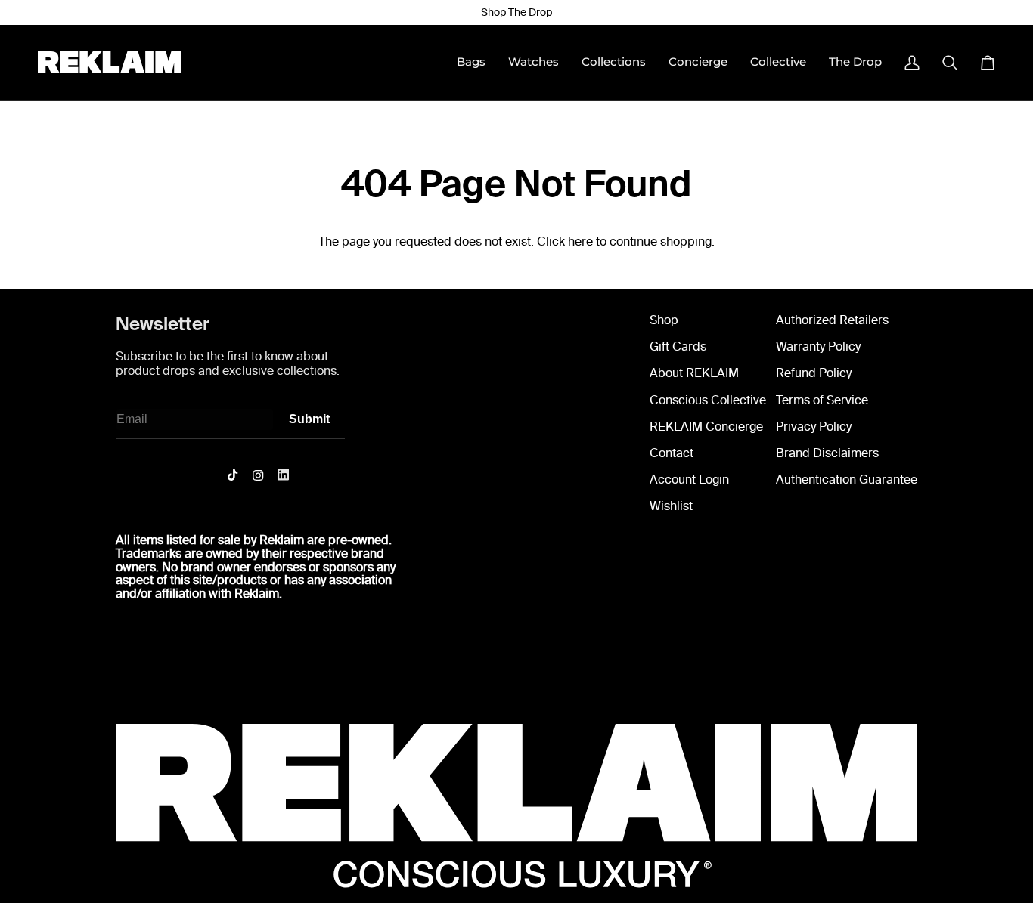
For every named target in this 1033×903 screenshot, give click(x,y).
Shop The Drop (516, 12)
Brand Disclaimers (827, 453)
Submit (309, 419)
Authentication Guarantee (846, 479)
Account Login (689, 479)
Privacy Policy (814, 426)
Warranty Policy (818, 346)
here (580, 241)
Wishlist (671, 506)
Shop (664, 320)
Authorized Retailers (832, 320)
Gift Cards (678, 346)
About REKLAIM (694, 373)
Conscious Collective (708, 400)
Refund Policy (814, 373)
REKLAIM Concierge (706, 426)
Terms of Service (822, 400)
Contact (671, 453)
